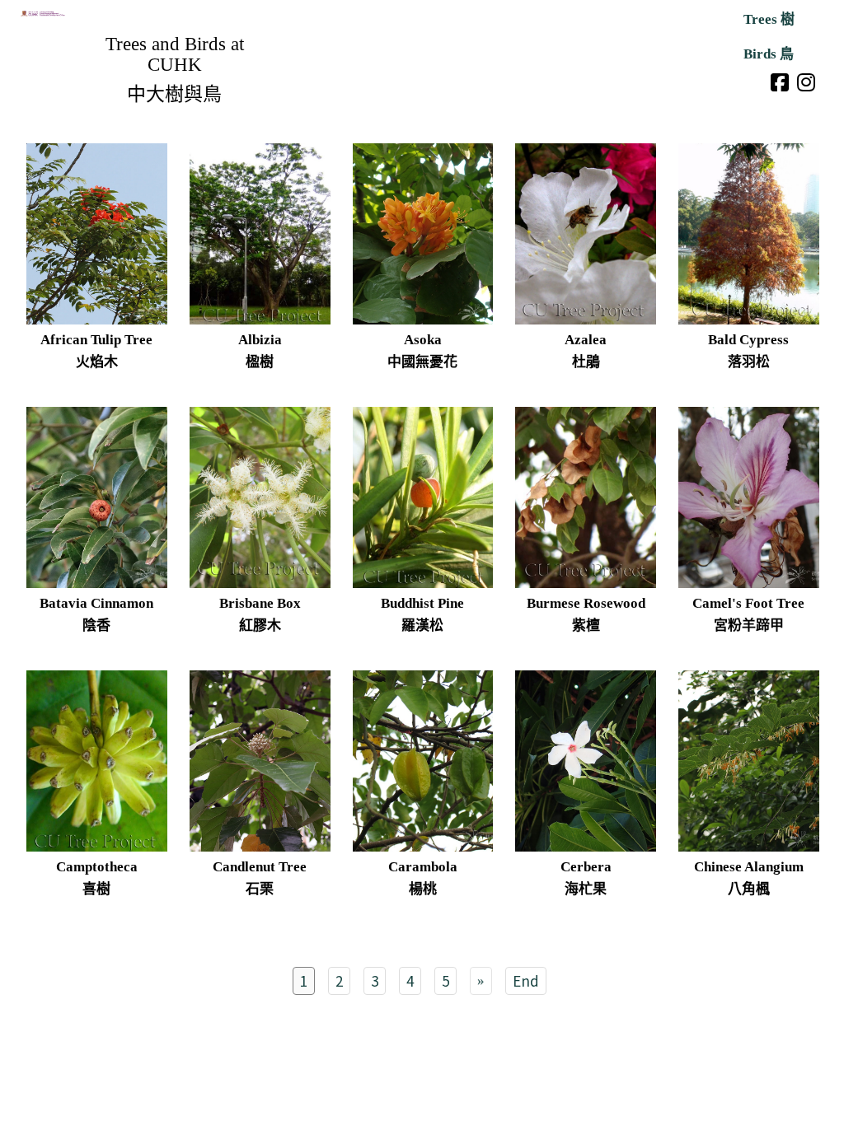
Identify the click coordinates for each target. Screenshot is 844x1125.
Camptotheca (97, 867)
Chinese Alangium (749, 867)
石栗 (260, 889)
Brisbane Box (260, 603)
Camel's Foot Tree (748, 603)
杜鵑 (586, 362)
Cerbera (586, 867)
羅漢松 (422, 625)
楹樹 (260, 362)
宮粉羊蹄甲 (749, 625)
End (526, 980)
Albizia (260, 340)
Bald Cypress (748, 340)
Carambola (422, 867)
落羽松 (749, 362)
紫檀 (586, 625)
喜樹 (96, 889)
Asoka (423, 340)
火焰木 (97, 362)
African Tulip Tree (96, 340)
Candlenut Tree (260, 867)
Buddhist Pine (422, 603)
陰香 (96, 625)
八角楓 (749, 889)
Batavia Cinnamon (96, 603)
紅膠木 (260, 625)
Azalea (586, 340)
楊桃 (423, 889)
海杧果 (586, 889)
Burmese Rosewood (586, 603)
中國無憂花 (422, 362)
